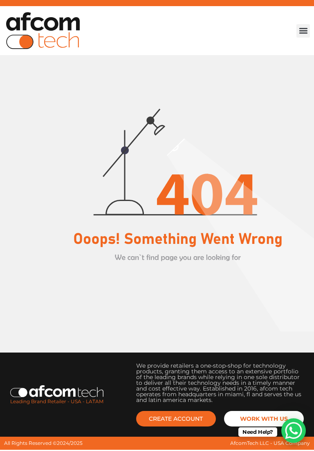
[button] (303, 31)
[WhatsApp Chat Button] (293, 430)
